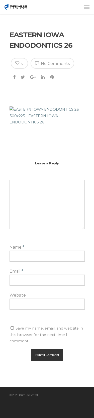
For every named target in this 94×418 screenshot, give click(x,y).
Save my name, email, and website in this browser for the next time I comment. (46, 334)
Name (17, 247)
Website (18, 295)
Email (16, 271)
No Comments (55, 63)
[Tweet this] (23, 76)
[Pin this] (52, 76)
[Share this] (15, 76)
